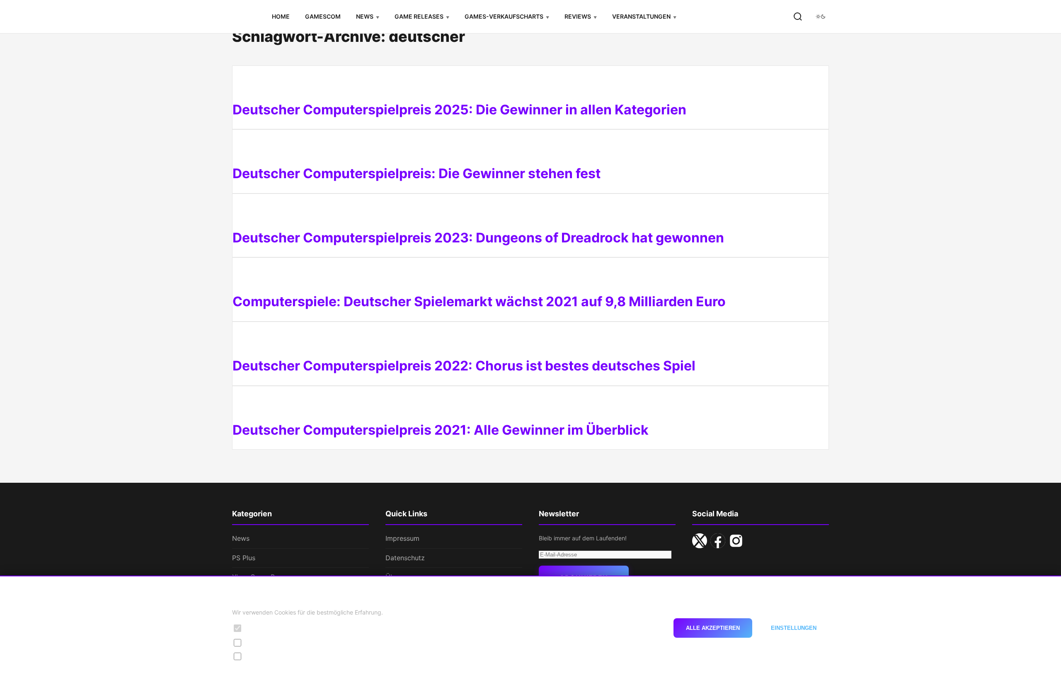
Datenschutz (405, 558)
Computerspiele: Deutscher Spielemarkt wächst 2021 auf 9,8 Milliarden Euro (479, 301)
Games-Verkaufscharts (504, 16)
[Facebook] (717, 540)
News (364, 16)
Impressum (402, 538)
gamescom (323, 16)
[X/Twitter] (699, 540)
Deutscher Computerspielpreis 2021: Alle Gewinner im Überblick (441, 430)
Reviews (577, 16)
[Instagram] (736, 540)
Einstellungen (793, 628)
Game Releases (419, 16)
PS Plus (243, 558)
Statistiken (261, 642)
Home (281, 16)
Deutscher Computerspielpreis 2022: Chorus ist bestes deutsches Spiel (464, 366)
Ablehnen (639, 628)
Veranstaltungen (641, 16)
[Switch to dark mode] (820, 16)
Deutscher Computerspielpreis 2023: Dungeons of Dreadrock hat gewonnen (478, 238)
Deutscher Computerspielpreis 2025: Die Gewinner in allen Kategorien (459, 110)
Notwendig (261, 628)
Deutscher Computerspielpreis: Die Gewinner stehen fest (417, 173)
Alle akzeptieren (713, 628)
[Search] (798, 16)
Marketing (260, 656)
